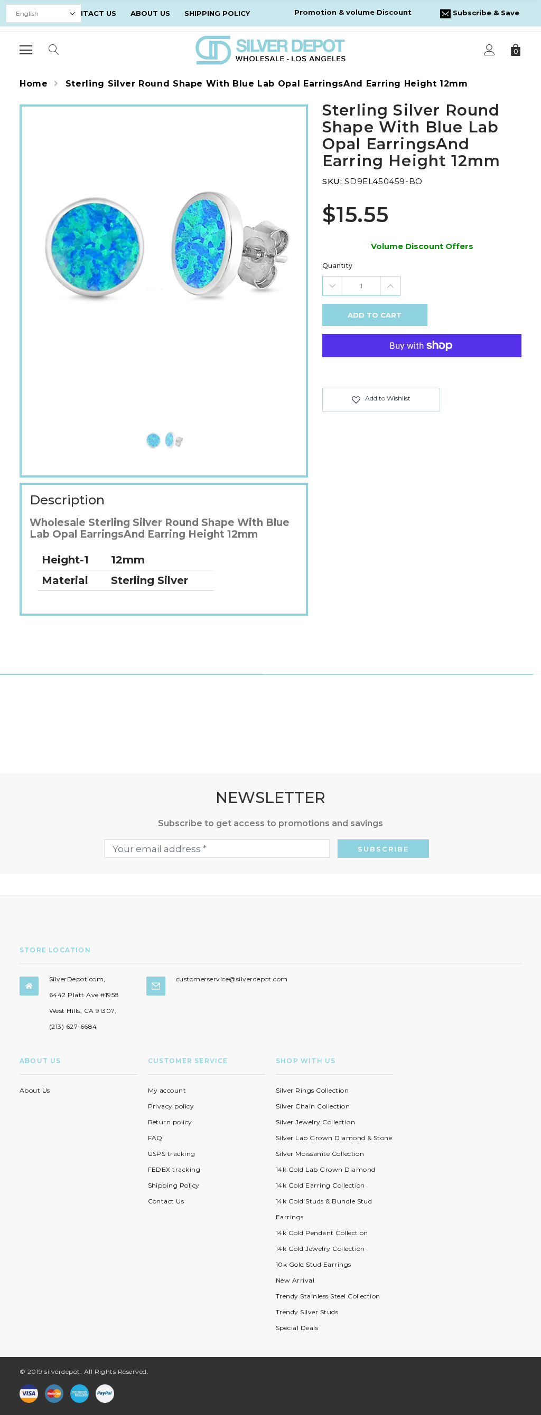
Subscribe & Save (485, 12)
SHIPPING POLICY (217, 13)
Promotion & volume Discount (353, 12)
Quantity (337, 266)
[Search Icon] (54, 50)
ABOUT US (150, 13)
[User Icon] (489, 49)
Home (34, 84)
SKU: (332, 181)
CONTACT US (91, 13)
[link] (163, 440)
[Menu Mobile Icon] (26, 50)
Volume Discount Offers (422, 246)
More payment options (421, 371)
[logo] (270, 49)
